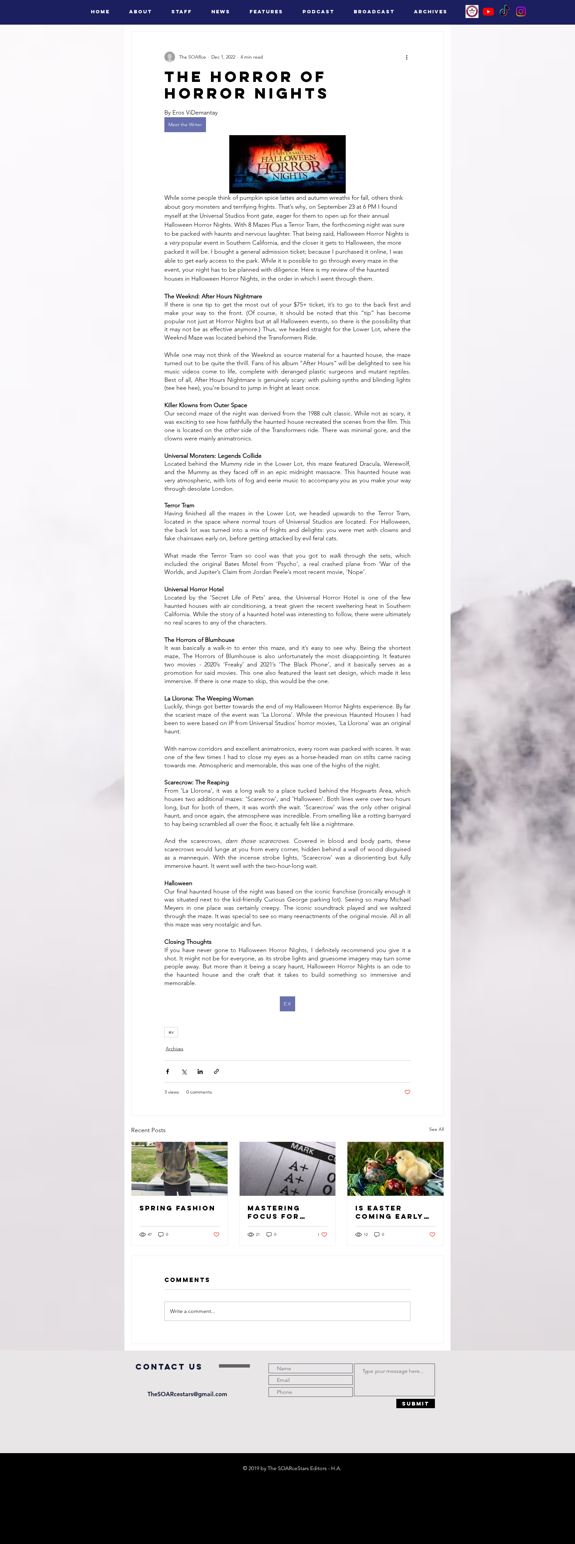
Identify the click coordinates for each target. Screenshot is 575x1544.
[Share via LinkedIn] (200, 1071)
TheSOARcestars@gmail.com (187, 1394)
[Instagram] (520, 11)
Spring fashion (177, 1208)
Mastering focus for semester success (274, 1212)
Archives (174, 1049)
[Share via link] (216, 1071)
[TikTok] (504, 11)
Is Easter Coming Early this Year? (389, 1212)
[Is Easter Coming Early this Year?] (395, 1169)
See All (436, 1129)
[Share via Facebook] (167, 1071)
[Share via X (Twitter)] (184, 1071)
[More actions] (407, 57)
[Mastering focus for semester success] (288, 1169)
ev (171, 1032)
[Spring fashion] (179, 1169)
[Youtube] (488, 11)
